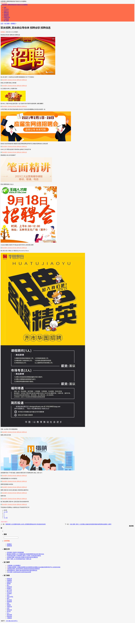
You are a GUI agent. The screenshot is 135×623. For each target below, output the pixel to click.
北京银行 (9, 593)
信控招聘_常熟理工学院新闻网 (15, 552)
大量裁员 (9, 618)
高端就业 (6, 15)
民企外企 (9, 591)
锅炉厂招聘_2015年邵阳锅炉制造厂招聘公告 (19, 559)
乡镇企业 (9, 606)
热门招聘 (6, 20)
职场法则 (9, 616)
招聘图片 (13, 23)
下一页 (6, 517)
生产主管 (9, 590)
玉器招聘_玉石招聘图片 (14, 565)
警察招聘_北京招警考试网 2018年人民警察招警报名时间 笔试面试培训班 (26, 524)
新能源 (9, 605)
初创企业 (9, 609)
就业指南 (6, 14)
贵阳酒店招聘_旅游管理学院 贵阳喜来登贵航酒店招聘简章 (24, 568)
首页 (2, 3)
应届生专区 (7, 17)
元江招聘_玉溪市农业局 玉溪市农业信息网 (19, 572)
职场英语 (9, 587)
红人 (8, 613)
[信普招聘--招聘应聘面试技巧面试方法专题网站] (14, 4)
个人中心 (6, 9)
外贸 (8, 608)
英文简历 (9, 600)
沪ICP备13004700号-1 (12, 621)
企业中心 (6, 10)
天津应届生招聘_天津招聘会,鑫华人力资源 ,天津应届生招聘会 (24, 555)
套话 (8, 595)
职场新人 (9, 588)
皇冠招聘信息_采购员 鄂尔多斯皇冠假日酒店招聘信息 (22, 570)
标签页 (5, 3)
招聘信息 (6, 12)
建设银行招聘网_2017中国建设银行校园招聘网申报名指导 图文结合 (25, 554)
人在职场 (6, 19)
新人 (8, 585)
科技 (8, 603)
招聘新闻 (9, 545)
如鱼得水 (9, 582)
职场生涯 (9, 578)
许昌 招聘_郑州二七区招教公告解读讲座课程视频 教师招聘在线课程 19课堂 (90, 524)
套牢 (8, 598)
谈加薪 (9, 583)
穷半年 (9, 611)
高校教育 (9, 601)
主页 (2, 23)
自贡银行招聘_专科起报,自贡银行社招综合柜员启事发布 (22, 557)
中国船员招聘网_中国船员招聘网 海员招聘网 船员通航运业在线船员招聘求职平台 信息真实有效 (34, 567)
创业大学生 (10, 596)
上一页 (6, 512)
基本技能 (9, 614)
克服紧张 (9, 580)
